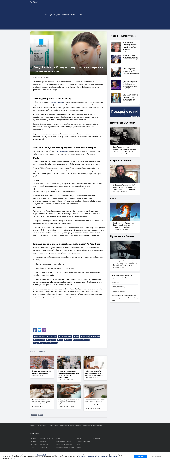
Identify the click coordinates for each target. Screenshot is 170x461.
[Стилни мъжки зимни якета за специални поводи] (42, 362)
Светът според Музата (64, 445)
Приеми (140, 456)
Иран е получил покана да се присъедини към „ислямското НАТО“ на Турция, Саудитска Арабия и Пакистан (130, 97)
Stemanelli (115, 282)
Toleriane (78, 340)
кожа (77, 337)
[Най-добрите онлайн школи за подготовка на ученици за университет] (95, 362)
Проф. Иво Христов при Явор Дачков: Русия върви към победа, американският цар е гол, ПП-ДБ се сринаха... (130, 84)
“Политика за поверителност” (88, 456)
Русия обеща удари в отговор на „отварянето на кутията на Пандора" (130, 57)
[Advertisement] (110, 15)
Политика (65, 15)
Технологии (96, 438)
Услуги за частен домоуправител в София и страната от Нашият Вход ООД (125, 297)
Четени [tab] (115, 35)
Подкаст (57, 15)
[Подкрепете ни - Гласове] (125, 112)
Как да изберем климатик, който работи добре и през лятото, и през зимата (95, 403)
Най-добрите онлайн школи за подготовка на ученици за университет (94, 373)
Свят (73, 15)
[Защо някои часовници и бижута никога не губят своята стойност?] (42, 391)
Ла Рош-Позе (53, 337)
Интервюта (44, 445)
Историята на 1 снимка (63, 442)
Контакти (42, 425)
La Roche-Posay (40, 337)
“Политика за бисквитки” (110, 456)
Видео (58, 438)
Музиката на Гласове (122, 236)
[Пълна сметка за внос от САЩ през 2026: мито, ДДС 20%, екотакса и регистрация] (69, 362)
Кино (113, 198)
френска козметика (41, 343)
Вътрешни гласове (120, 160)
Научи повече (156, 456)
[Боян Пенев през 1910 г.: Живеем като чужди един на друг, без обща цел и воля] (125, 136)
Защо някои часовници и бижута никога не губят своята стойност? (41, 402)
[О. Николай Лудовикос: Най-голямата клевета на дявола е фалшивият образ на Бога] (125, 174)
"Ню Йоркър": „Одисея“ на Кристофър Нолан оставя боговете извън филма (123, 225)
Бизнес (79, 448)
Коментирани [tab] (128, 35)
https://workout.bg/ (118, 291)
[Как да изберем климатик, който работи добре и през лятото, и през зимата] (95, 391)
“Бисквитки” (41, 455)
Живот (79, 438)
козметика (51, 340)
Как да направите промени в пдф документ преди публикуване (68, 402)
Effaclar (68, 340)
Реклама (33, 425)
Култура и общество (47, 438)
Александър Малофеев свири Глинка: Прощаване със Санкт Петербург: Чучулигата (125, 263)
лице (61, 340)
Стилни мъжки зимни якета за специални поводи (42, 372)
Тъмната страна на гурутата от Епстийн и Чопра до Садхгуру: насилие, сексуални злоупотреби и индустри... (130, 47)
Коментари (43, 448)
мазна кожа (96, 337)
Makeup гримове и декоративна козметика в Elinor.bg (123, 276)
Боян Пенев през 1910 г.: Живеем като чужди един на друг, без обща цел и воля (124, 149)
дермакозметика (65, 337)
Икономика (43, 442)
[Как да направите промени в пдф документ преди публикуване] (69, 391)
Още (80, 15)
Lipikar (87, 340)
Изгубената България (122, 122)
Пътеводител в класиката (65, 448)
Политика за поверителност (70, 425)
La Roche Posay (57, 102)
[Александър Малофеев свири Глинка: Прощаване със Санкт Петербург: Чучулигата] (125, 250)
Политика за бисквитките (92, 425)
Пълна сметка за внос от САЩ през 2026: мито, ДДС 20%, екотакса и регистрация (68, 374)
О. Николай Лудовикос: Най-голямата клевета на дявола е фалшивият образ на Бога (124, 187)
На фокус (48, 15)
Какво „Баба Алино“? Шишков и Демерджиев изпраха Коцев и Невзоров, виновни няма (131, 70)
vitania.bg (55, 343)
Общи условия (53, 425)
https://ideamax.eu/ (118, 287)
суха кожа (85, 337)
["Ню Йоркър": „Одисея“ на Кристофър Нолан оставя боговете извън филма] (125, 212)
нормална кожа (40, 340)
